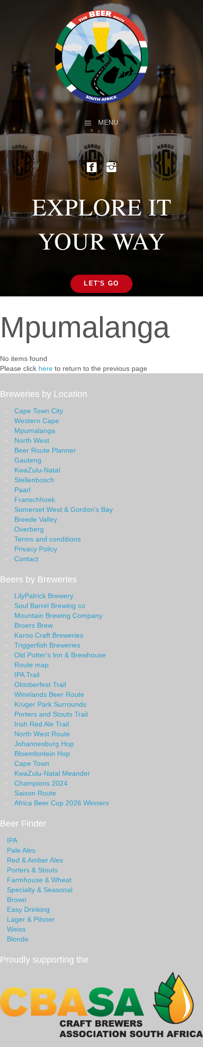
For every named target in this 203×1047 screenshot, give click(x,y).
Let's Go (101, 283)
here (45, 368)
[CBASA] (101, 1004)
